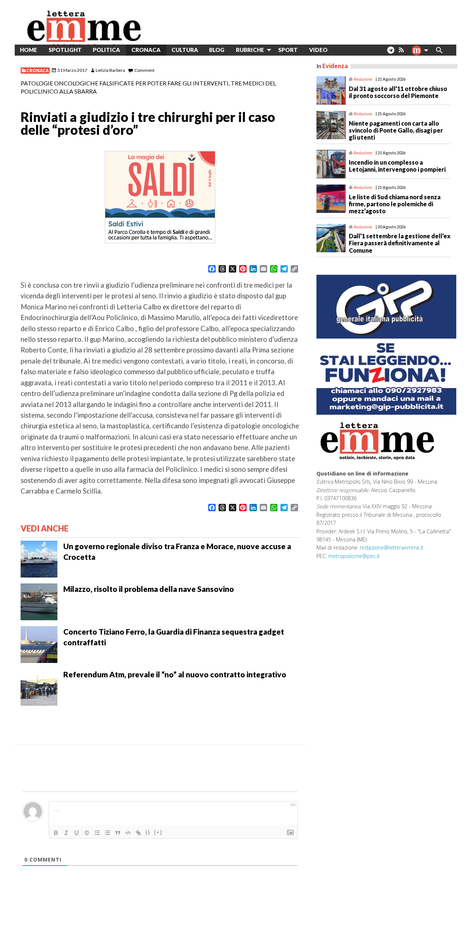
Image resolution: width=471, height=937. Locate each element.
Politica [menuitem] (106, 49)
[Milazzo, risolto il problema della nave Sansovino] (39, 601)
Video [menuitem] (318, 49)
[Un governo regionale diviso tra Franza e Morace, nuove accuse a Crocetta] (39, 558)
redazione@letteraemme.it (392, 547)
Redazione (362, 79)
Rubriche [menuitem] (250, 49)
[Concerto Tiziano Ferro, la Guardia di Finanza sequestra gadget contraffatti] (39, 643)
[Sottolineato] (76, 832)
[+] (158, 832)
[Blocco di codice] (128, 832)
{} (147, 832)
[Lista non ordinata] (107, 832)
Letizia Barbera (110, 70)
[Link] (138, 832)
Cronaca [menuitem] (145, 49)
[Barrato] (87, 832)
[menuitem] (338, 50)
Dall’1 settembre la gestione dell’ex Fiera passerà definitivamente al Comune (399, 242)
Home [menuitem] (28, 49)
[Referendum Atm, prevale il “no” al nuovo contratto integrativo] (39, 686)
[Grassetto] (56, 832)
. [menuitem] (390, 53)
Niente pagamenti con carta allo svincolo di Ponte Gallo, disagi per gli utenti (396, 130)
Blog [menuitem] (216, 49)
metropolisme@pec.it (354, 555)
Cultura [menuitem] (184, 49)
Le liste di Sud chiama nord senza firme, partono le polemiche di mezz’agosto (394, 203)
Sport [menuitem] (288, 49)
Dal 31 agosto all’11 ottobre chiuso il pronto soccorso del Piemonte (398, 92)
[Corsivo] (66, 832)
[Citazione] (118, 832)
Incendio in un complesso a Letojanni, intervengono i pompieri (397, 166)
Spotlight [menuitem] (65, 49)
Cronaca (37, 70)
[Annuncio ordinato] (97, 832)
